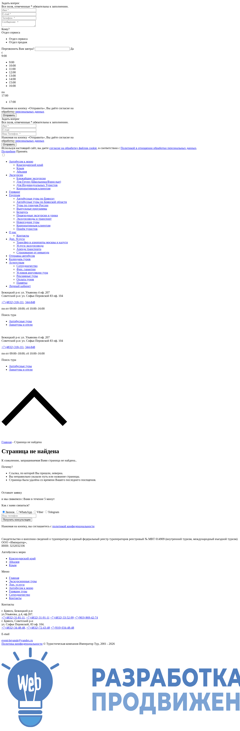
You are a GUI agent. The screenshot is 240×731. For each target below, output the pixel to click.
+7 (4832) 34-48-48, (14, 627)
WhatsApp (25, 512)
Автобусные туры (20, 321)
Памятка (21, 282)
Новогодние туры (27, 222)
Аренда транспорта (28, 249)
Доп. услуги (17, 584)
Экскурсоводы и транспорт (34, 218)
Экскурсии (16, 175)
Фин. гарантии (26, 269)
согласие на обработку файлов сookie (73, 148)
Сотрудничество (27, 265)
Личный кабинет (20, 286)
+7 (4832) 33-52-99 (62, 617)
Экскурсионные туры (23, 581)
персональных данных (29, 111)
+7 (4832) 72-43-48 (38, 627)
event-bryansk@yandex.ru (17, 640)
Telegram (53, 512)
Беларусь (22, 212)
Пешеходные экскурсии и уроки (37, 215)
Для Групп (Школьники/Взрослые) (38, 181)
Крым (20, 168)
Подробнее (9, 151)
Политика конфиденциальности (22, 643)
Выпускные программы (31, 208)
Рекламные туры (27, 276)
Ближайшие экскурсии (31, 178)
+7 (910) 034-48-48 (62, 627)
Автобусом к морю (21, 161)
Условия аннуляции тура (32, 272)
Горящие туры (18, 591)
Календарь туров (20, 259)
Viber (40, 512)
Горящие (14, 191)
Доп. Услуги (17, 239)
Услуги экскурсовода (30, 245)
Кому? (6, 29)
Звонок (10, 512)
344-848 (30, 302)
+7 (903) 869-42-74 (86, 617)
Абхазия (21, 171)
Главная (7, 442)
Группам (14, 195)
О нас (12, 232)
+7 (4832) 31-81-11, (14, 617)
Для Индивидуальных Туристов (37, 185)
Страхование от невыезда (32, 252)
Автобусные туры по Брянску (35, 198)
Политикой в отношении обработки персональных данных (158, 148)
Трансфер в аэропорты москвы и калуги (42, 242)
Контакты (22, 235)
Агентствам (16, 262)
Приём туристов (27, 228)
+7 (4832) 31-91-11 (38, 617)
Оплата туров (25, 279)
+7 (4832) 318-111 (13, 302)
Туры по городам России (32, 205)
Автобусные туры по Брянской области (41, 202)
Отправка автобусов (22, 255)
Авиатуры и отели (21, 324)
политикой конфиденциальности (73, 526)
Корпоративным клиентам (33, 188)
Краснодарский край (29, 164)
